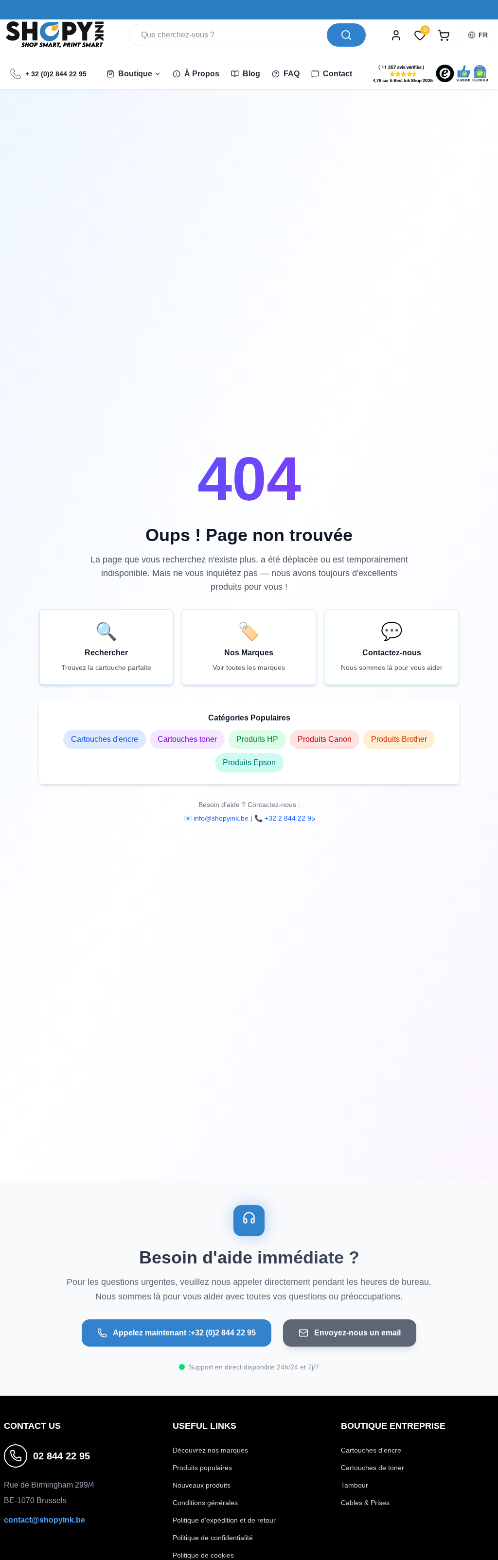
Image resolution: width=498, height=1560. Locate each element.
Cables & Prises (365, 1503)
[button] (430, 74)
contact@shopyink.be (44, 1520)
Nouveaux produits (202, 1485)
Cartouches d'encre (104, 739)
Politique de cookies (203, 1555)
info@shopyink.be (221, 818)
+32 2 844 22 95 (290, 818)
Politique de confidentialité (213, 1538)
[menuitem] (196, 74)
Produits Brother (399, 739)
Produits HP (257, 739)
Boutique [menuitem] (135, 74)
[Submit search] (346, 35)
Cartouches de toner (372, 1468)
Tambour (354, 1485)
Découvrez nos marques (210, 1450)
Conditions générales (205, 1503)
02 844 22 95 (61, 1456)
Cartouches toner (187, 739)
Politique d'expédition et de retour (224, 1520)
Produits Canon (325, 739)
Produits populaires (202, 1468)
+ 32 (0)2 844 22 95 (56, 74)
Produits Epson (249, 762)
